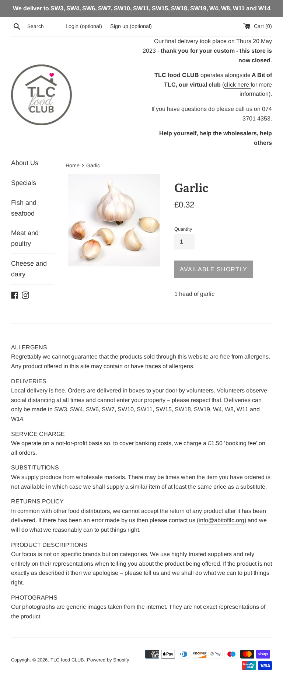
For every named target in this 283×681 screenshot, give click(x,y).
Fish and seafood (23, 208)
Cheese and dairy (29, 269)
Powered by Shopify (108, 660)
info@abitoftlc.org (221, 520)
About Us (24, 163)
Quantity (183, 229)
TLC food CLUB (67, 660)
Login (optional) (84, 26)
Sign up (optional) (131, 26)
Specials (23, 182)
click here (237, 84)
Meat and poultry (25, 238)
